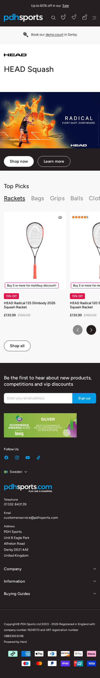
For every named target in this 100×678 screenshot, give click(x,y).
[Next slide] (91, 330)
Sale (65, 6)
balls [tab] (76, 198)
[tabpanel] (50, 281)
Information (14, 581)
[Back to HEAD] (15, 55)
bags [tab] (37, 198)
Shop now (19, 161)
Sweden (16, 472)
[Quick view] (60, 217)
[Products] (94, 18)
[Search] (53, 18)
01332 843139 (15, 504)
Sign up (84, 398)
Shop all (17, 345)
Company (13, 569)
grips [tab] (57, 198)
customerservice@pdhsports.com (31, 518)
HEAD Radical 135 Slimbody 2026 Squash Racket (29, 305)
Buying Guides (17, 593)
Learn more (54, 161)
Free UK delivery (57, 35)
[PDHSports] (23, 18)
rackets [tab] (14, 198)
